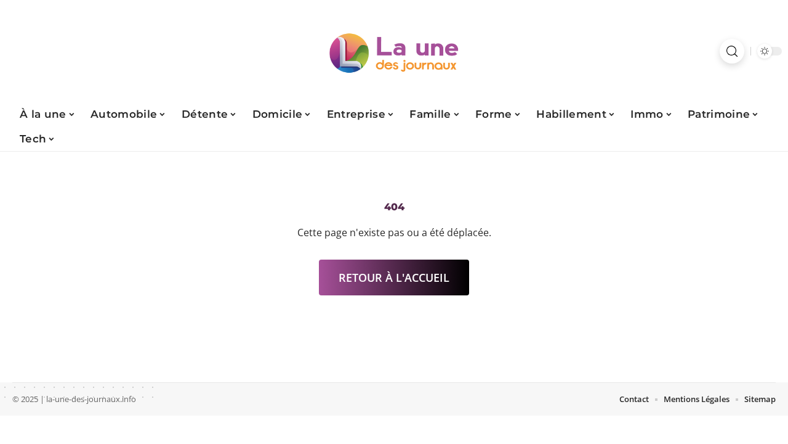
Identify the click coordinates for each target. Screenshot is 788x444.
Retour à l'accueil (394, 277)
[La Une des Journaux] (394, 51)
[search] (732, 51)
